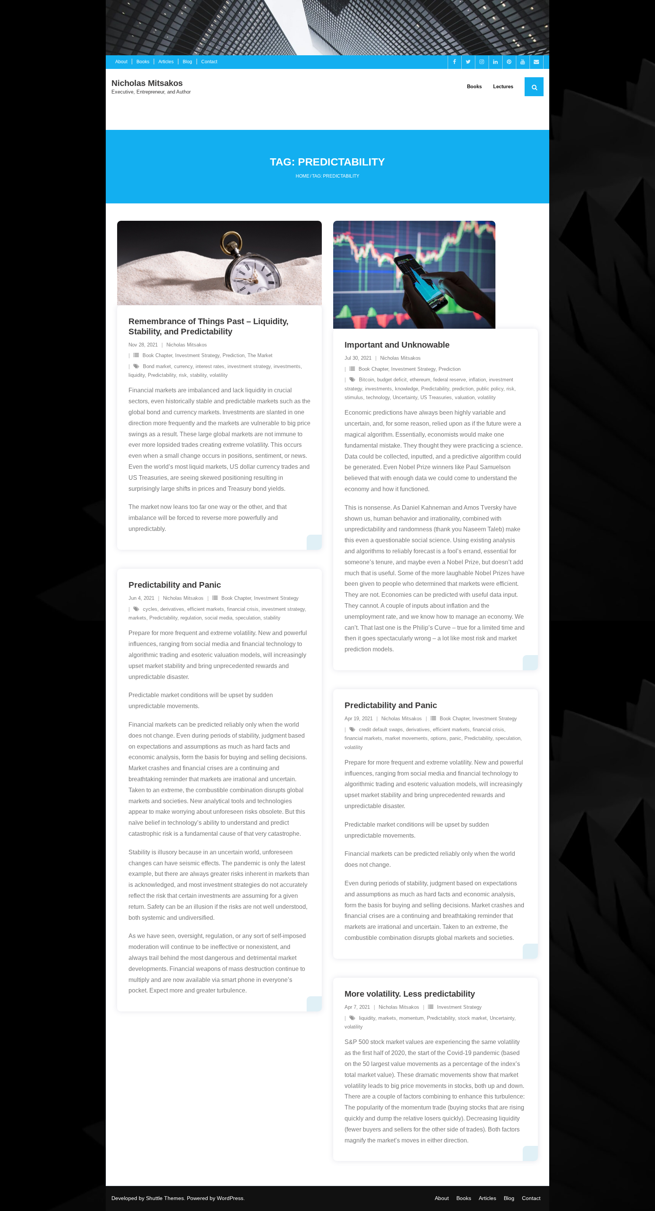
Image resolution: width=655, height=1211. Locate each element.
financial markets (363, 738)
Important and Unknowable (397, 345)
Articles (166, 61)
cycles (150, 609)
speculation (247, 618)
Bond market (157, 366)
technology (378, 397)
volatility (219, 375)
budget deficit (392, 379)
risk (183, 375)
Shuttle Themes (165, 1198)
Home (302, 176)
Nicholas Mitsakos (186, 345)
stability (198, 375)
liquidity (136, 375)
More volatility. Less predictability (410, 994)
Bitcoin (366, 379)
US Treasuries (436, 397)
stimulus (354, 397)
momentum (411, 1018)
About (121, 61)
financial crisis (243, 609)
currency (183, 366)
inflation (477, 379)
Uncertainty (405, 397)
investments (287, 366)
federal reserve (449, 379)
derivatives (172, 609)
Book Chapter (157, 355)
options (439, 738)
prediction (462, 389)
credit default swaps (381, 729)
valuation (465, 397)
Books (142, 61)
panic (455, 738)
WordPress (230, 1198)
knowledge (406, 389)
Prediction (233, 355)
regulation (191, 618)
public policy (489, 389)
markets (137, 618)
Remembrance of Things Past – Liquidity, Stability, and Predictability (208, 326)
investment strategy (249, 366)
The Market (260, 355)
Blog (187, 61)
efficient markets (205, 609)
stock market (472, 1018)
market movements (406, 738)
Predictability (162, 375)
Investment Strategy (197, 355)
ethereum (420, 379)
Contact (209, 61)
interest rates (210, 366)
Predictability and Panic (174, 585)
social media (218, 618)
